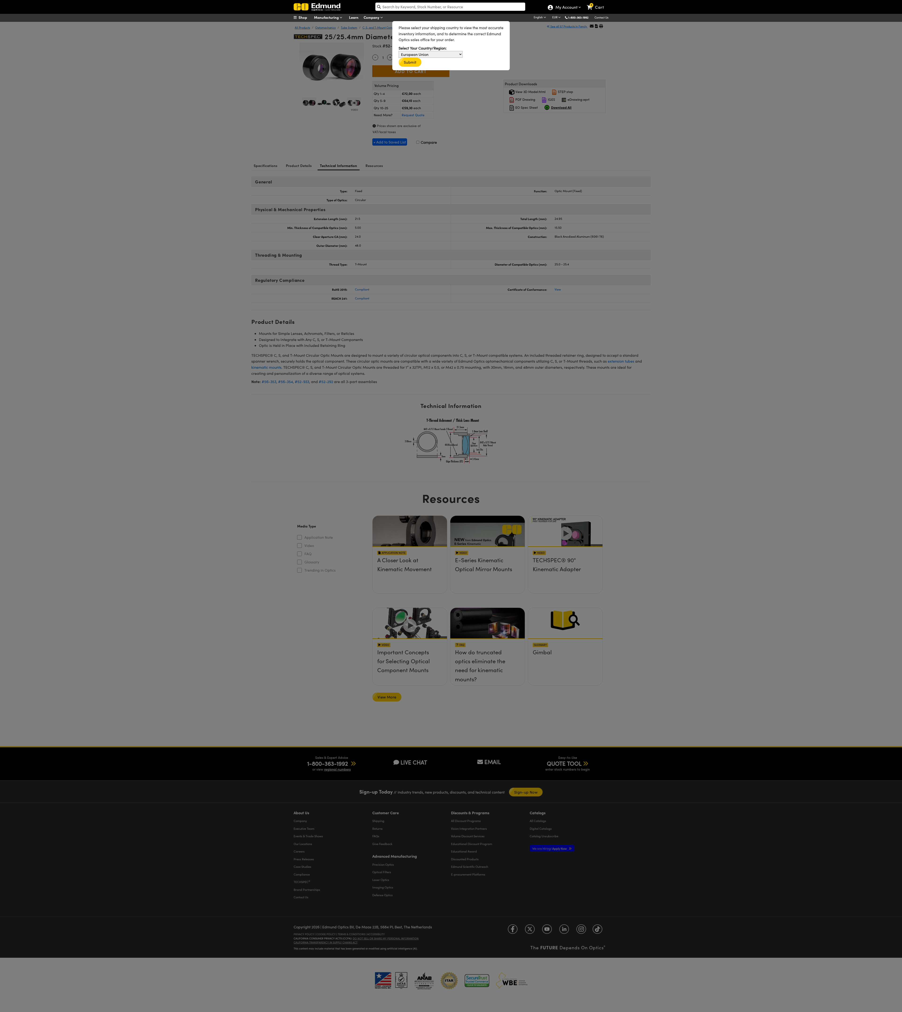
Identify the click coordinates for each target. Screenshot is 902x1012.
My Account (566, 8)
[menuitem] (305, 17)
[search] (450, 7)
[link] (597, 3)
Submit (410, 62)
